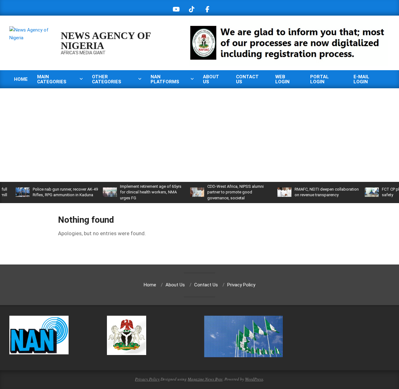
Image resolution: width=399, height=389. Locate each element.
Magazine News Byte (205, 379)
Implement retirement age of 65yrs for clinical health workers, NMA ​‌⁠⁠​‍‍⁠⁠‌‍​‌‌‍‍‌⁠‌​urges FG (142, 192)
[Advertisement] (199, 135)
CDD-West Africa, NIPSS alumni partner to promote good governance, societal (227, 192)
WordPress (254, 379)
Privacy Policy (147, 379)
